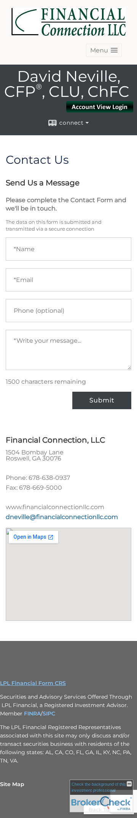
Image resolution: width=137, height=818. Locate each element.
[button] (104, 50)
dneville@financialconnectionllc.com (62, 517)
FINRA (32, 713)
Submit (101, 400)
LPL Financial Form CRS (33, 683)
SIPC (49, 713)
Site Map (12, 784)
